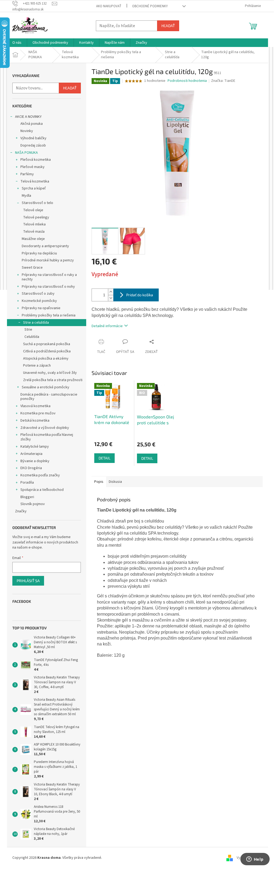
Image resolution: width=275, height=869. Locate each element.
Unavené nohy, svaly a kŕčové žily (50, 372)
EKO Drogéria (31, 468)
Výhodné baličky (33, 138)
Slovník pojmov (32, 504)
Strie (28, 329)
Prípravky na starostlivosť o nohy (48, 286)
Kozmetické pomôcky (39, 301)
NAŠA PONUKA (26, 152)
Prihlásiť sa (28, 580)
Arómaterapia (31, 454)
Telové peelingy (36, 217)
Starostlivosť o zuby (38, 293)
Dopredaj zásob (33, 145)
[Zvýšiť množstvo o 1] (110, 292)
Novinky (26, 131)
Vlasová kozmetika (35, 406)
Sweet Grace (32, 267)
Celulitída (31, 336)
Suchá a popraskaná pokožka (46, 344)
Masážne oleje (33, 239)
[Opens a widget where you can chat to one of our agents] (255, 859)
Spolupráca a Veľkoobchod (42, 489)
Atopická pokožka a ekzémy (45, 358)
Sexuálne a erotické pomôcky (45, 387)
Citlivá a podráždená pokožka (47, 351)
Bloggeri (27, 497)
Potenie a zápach (37, 365)
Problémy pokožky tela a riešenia (48, 315)
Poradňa (27, 482)
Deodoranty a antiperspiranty (45, 246)
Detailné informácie (107, 326)
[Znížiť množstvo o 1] (110, 298)
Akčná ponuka (31, 123)
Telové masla (34, 231)
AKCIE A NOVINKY (28, 116)
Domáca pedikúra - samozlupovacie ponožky (48, 397)
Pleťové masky (32, 167)
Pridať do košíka (139, 295)
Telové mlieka (34, 224)
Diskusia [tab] (115, 481)
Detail (104, 458)
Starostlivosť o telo (37, 203)
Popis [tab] (98, 481)
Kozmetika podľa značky (40, 475)
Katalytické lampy (34, 446)
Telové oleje (33, 210)
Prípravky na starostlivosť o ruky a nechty (49, 277)
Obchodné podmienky (150, 6)
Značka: (223, 80)
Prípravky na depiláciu (39, 253)
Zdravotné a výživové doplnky (44, 427)
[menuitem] (17, 42)
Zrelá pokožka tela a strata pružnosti (52, 380)
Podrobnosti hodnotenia (187, 80)
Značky (21, 511)
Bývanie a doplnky (34, 461)
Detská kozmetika (34, 420)
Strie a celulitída (36, 322)
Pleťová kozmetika (35, 159)
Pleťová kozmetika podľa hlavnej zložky (46, 437)
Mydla (26, 195)
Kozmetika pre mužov (38, 413)
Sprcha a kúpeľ (34, 188)
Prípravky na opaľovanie (41, 308)
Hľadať (168, 25)
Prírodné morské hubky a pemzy (48, 260)
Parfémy (27, 174)
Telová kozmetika (34, 181)
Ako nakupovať (108, 6)
